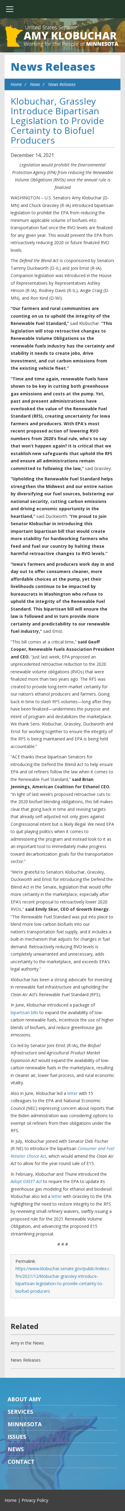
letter (72, 1093)
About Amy (24, 1399)
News (35, 84)
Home (16, 84)
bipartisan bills (24, 1012)
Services (20, 1411)
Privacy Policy (35, 1500)
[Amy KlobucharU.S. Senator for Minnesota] (62, 36)
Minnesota (25, 1424)
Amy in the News (27, 1343)
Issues (17, 1436)
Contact (21, 1461)
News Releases (53, 66)
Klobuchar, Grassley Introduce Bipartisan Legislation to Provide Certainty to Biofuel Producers (57, 120)
